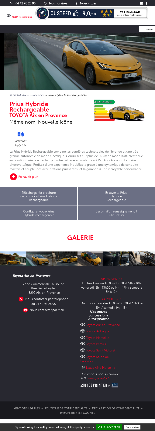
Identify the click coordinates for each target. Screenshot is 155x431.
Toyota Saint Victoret (100, 350)
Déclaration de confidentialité (116, 408)
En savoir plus (28, 176)
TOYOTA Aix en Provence (26, 95)
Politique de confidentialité (65, 408)
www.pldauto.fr (99, 378)
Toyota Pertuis (96, 343)
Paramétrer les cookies (77, 413)
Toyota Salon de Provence (94, 358)
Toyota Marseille (97, 337)
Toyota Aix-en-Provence (103, 324)
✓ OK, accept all (109, 427)
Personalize (132, 427)
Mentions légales (26, 408)
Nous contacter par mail (47, 309)
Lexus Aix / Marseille (100, 367)
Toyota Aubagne (97, 331)
